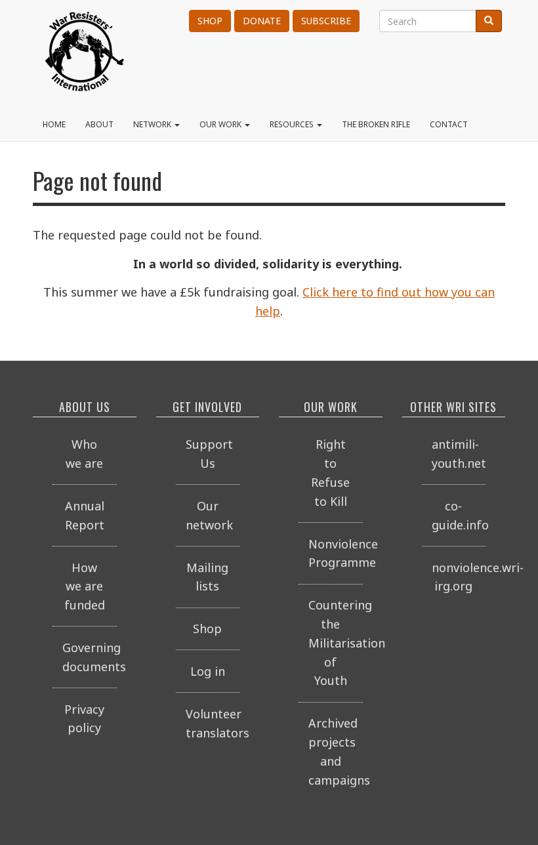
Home (54, 124)
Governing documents (89, 657)
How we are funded (84, 586)
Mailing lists (207, 577)
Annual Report (84, 515)
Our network (209, 515)
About (99, 124)
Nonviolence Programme (335, 553)
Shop (209, 20)
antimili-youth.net (459, 453)
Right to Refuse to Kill (330, 472)
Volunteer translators (213, 723)
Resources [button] (293, 124)
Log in (207, 671)
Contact (449, 124)
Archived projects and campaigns (335, 751)
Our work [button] (221, 124)
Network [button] (153, 124)
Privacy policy (84, 718)
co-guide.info (459, 515)
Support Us (209, 453)
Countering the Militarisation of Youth (335, 642)
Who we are (84, 453)
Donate (262, 20)
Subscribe (326, 20)
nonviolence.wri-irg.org (459, 577)
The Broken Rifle (376, 124)
